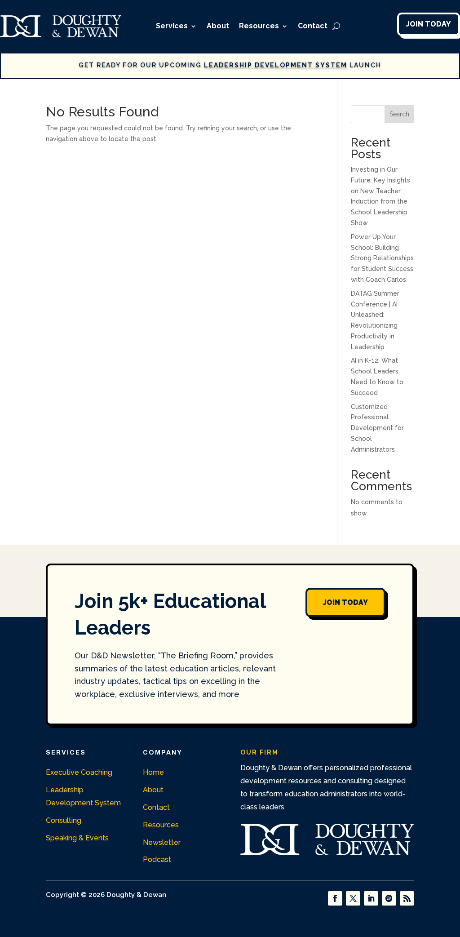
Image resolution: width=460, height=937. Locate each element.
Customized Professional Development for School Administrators (377, 428)
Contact (312, 26)
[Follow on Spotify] (389, 898)
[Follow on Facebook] (335, 898)
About (218, 26)
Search (399, 114)
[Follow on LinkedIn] (371, 898)
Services (172, 26)
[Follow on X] (353, 898)
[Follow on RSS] (407, 898)
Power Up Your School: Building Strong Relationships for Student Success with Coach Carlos (382, 258)
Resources (259, 26)
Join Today (428, 24)
